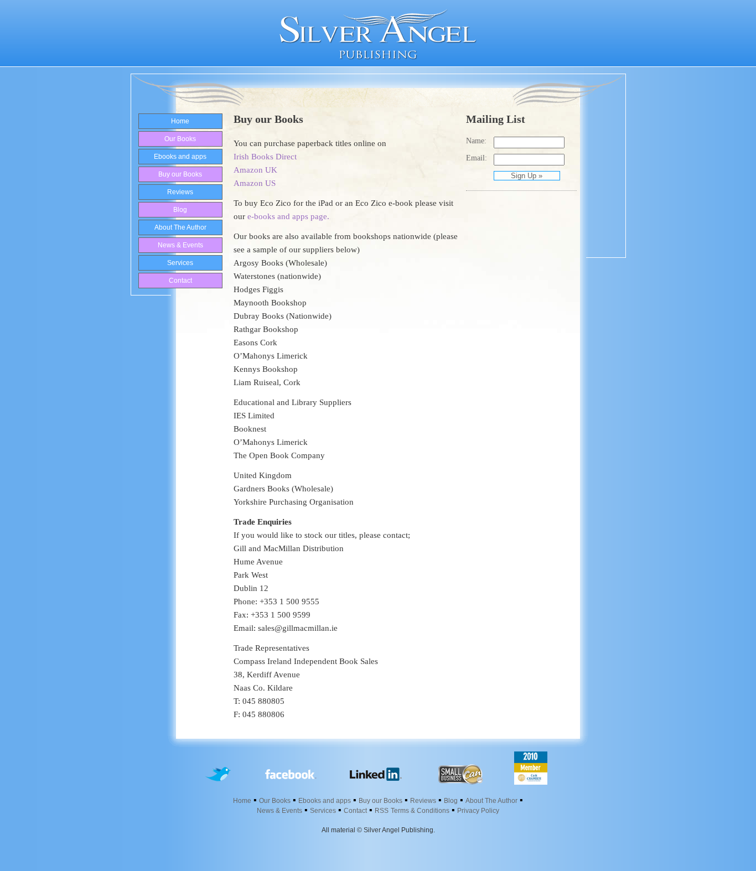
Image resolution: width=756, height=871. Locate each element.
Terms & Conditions (420, 811)
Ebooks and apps (180, 156)
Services (180, 263)
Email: (476, 158)
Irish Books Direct (265, 156)
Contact (180, 280)
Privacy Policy (478, 811)
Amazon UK (255, 169)
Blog (180, 210)
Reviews (180, 192)
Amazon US (255, 183)
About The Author (180, 227)
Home (180, 121)
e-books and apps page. (288, 216)
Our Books (180, 139)
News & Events (180, 245)
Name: (476, 141)
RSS (382, 811)
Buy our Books (180, 174)
